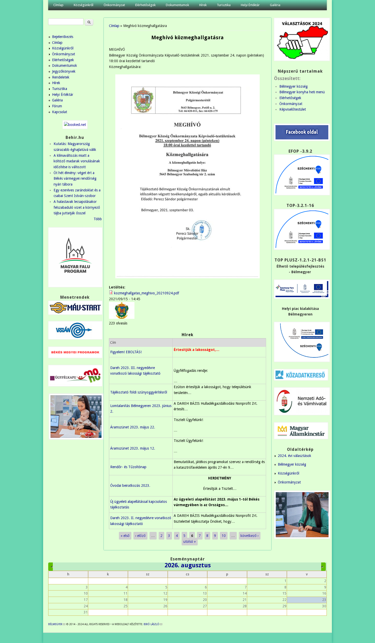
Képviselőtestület (292, 109)
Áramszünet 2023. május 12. (132, 448)
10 (224, 536)
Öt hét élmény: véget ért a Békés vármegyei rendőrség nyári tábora (75, 178)
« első (125, 536)
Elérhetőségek (145, 5)
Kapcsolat (59, 112)
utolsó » (189, 542)
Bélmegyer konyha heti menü (302, 92)
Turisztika (224, 5)
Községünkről (83, 5)
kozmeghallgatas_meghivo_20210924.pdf (146, 293)
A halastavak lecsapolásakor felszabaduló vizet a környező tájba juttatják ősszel (77, 207)
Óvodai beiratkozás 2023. (130, 485)
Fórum (57, 106)
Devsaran (319, 638)
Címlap (58, 5)
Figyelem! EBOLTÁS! (126, 352)
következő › (250, 536)
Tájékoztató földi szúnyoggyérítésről (138, 392)
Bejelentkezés (62, 37)
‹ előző (140, 536)
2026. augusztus (188, 565)
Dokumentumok (177, 5)
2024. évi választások (294, 456)
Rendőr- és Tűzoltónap (128, 467)
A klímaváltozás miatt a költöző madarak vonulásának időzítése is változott (77, 161)
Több (98, 219)
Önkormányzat (114, 5)
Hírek (203, 5)
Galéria (275, 5)
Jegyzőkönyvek (64, 71)
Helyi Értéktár (250, 5)
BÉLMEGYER (56, 624)
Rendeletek (60, 77)
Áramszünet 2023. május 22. (132, 427)
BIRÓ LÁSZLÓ (153, 624)
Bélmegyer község (293, 86)
